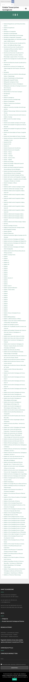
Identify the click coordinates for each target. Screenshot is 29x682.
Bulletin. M (6, 262)
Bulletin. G (6, 260)
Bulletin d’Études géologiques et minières (14, 442)
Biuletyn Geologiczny (9, 97)
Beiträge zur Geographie (10, 31)
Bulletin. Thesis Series (9, 289)
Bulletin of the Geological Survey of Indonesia (15, 526)
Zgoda (14, 679)
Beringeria (6, 72)
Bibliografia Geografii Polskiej (11, 80)
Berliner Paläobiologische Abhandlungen (13, 78)
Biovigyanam (7, 93)
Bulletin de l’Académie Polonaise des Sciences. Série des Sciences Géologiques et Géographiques (15, 332)
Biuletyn (6, 95)
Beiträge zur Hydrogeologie (10, 33)
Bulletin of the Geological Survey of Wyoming (15, 532)
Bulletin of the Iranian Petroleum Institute (14, 543)
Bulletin (6, 256)
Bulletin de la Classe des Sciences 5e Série (14, 336)
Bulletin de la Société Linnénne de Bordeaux (14, 410)
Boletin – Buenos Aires (9, 157)
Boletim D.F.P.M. (7, 142)
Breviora (6, 223)
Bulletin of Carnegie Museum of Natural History (15, 483)
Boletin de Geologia (8, 161)
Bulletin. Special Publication (10, 287)
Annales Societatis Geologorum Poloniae (13, 621)
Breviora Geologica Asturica (10, 225)
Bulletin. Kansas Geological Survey (12, 313)
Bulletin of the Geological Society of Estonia (14, 522)
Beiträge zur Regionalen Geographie (12, 37)
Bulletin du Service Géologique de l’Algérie (14, 239)
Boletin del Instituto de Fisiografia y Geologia (15, 177)
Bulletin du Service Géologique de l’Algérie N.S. (15, 241)
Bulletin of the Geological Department (13, 503)
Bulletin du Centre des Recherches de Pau (14, 456)
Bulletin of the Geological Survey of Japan (14, 530)
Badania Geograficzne (9, 27)
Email (2, 658)
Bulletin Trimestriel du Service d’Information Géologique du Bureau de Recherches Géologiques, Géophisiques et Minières (14, 570)
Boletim (6, 120)
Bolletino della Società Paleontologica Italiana (15, 221)
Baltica (5, 29)
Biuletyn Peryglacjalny (9, 101)
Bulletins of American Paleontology (12, 574)
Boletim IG (6, 146)
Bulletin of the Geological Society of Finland (14, 520)
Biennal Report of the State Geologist (13, 91)
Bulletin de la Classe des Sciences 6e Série (14, 338)
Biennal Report (7, 89)
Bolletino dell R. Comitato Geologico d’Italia (14, 186)
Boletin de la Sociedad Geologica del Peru (14, 175)
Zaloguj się (5, 618)
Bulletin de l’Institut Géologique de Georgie (14, 427)
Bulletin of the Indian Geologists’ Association (15, 534)
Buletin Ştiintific (8, 231)
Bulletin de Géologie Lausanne (11, 324)
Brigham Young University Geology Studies (14, 227)
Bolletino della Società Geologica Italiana (13, 214)
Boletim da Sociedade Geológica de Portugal (14, 122)
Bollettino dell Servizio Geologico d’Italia (13, 188)
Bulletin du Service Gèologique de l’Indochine (15, 475)
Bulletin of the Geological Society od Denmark (15, 518)
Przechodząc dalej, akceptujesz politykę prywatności (14, 664)
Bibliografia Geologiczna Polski (11, 82)
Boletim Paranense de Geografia (11, 150)
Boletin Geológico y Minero (10, 182)
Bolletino (6, 184)
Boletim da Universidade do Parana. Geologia (14, 136)
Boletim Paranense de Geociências (12, 148)
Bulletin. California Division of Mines (12, 318)
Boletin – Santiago (8, 155)
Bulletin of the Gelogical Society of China (14, 516)
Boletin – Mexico (8, 151)
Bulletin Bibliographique (9, 316)
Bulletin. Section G (8, 278)
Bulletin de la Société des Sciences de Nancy (14, 359)
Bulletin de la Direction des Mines (12, 349)
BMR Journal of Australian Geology (12, 118)
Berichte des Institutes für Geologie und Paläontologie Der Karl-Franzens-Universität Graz (14, 68)
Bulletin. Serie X (7, 285)
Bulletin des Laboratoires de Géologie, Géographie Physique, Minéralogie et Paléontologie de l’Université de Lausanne (14, 435)
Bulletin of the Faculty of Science (12, 501)
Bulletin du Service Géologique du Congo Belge (15, 474)
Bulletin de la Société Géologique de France (14, 392)
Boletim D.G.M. (7, 144)
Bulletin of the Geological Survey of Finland (14, 524)
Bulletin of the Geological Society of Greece (14, 528)
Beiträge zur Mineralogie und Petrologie (13, 35)
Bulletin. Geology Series (9, 254)
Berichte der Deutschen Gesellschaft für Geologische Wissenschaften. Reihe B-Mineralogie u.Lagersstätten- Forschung (14, 54)
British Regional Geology (10, 229)
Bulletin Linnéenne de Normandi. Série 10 (14, 441)
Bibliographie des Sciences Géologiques (13, 84)
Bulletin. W (6, 264)
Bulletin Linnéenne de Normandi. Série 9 (13, 439)
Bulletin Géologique (8, 481)
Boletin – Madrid (8, 159)
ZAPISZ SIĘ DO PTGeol (7, 647)
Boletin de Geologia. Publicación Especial (14, 163)
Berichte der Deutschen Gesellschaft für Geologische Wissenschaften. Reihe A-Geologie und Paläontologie (14, 49)
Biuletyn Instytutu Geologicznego (12, 99)
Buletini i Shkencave (9, 233)
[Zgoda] (27, 677)
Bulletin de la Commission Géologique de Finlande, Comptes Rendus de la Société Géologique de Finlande (14, 345)
